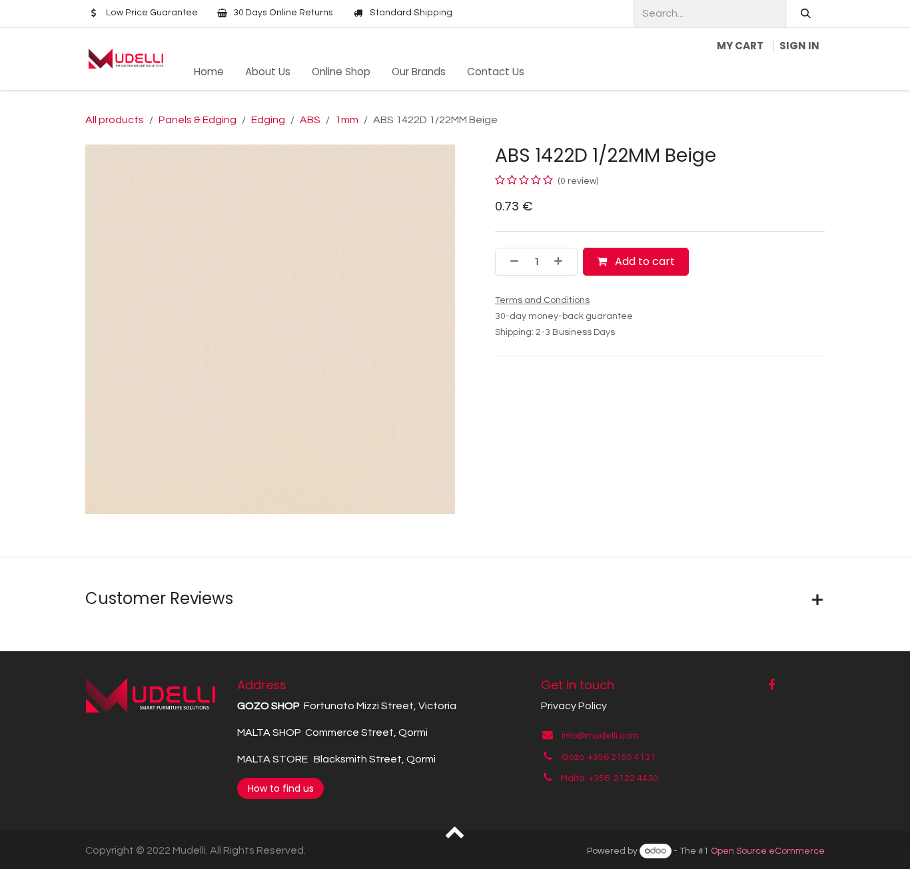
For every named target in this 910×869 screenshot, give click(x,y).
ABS (310, 120)
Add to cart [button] (643, 261)
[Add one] (562, 261)
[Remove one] (510, 261)
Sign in (799, 46)
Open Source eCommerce (768, 851)
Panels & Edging (197, 120)
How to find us (281, 788)
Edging (268, 120)
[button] (455, 831)
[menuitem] (208, 72)
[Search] (806, 13)
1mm (346, 120)
